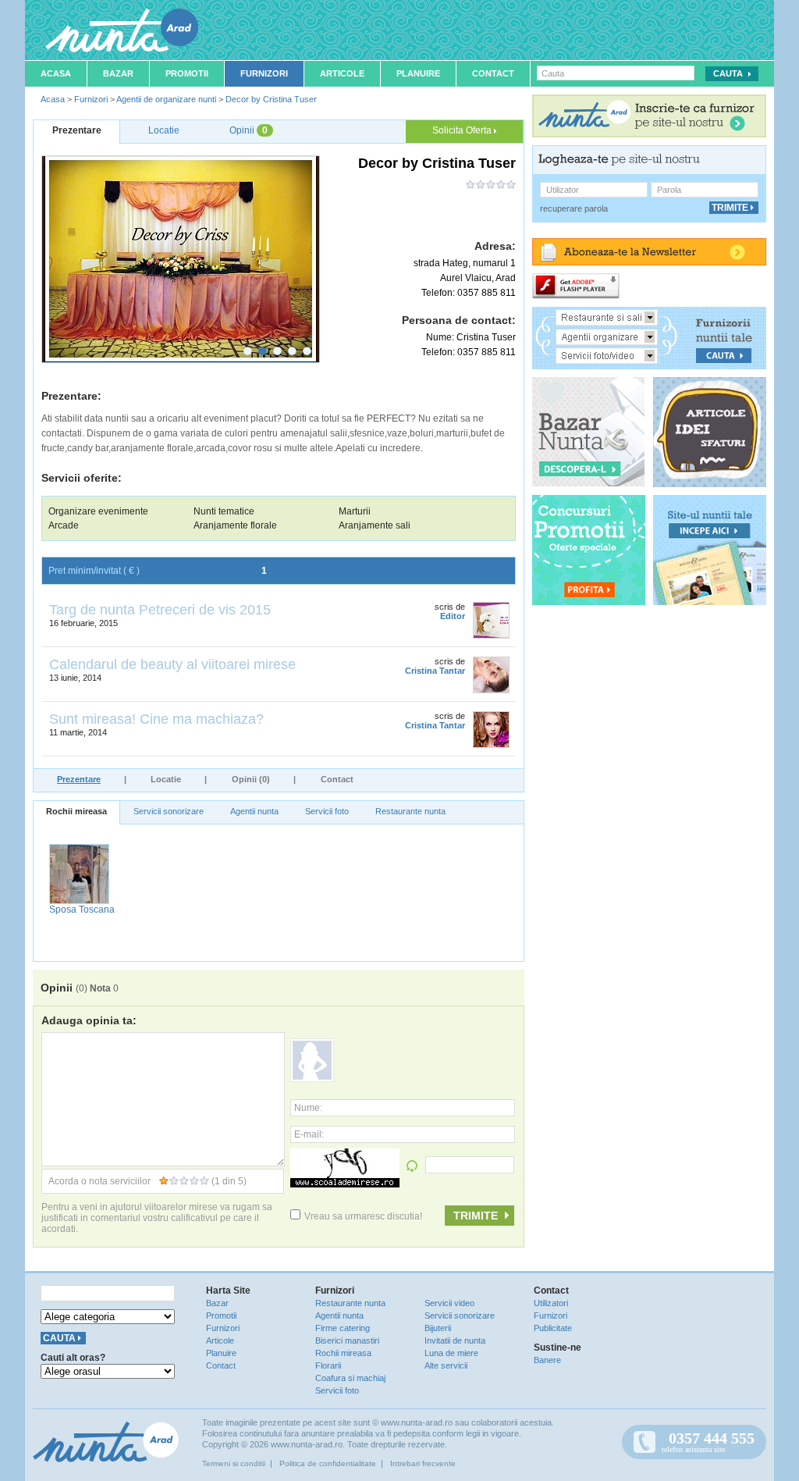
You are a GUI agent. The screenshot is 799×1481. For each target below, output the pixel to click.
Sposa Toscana (82, 909)
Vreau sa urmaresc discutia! (363, 1216)
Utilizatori (551, 1303)
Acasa (56, 73)
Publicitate (553, 1328)
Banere (547, 1360)
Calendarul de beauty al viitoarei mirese (172, 664)
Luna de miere (451, 1353)
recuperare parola (574, 208)
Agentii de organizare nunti (166, 99)
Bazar (118, 73)
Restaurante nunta (410, 811)
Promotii (186, 73)
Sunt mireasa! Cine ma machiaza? (156, 719)
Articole (342, 73)
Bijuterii (437, 1328)
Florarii (328, 1365)
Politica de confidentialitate (327, 1463)
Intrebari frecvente (423, 1463)
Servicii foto (327, 811)
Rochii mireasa (76, 811)
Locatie (166, 779)
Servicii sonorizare (168, 811)
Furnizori (264, 73)
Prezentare (79, 779)
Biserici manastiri (347, 1340)
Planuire (418, 73)
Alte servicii (445, 1365)
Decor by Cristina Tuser (271, 99)
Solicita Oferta (463, 130)
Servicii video (449, 1303)
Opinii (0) (251, 779)
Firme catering (342, 1328)
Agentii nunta (254, 811)
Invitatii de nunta (454, 1340)
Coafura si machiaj (350, 1378)
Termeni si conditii (233, 1463)
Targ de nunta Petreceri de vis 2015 (160, 610)
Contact (493, 73)
